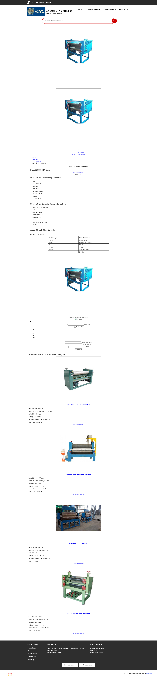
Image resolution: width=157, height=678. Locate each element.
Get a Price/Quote (78, 173)
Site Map (31, 659)
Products (35, 159)
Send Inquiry (80, 152)
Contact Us (124, 10)
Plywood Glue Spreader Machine (78, 474)
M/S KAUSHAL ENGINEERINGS (59, 12)
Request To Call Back (78, 154)
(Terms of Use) (149, 673)
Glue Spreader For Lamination (78, 405)
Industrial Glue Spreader (78, 544)
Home (34, 157)
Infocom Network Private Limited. (145, 674)
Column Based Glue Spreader (78, 613)
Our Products (110, 10)
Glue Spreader (37, 161)
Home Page (80, 10)
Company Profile (95, 10)
